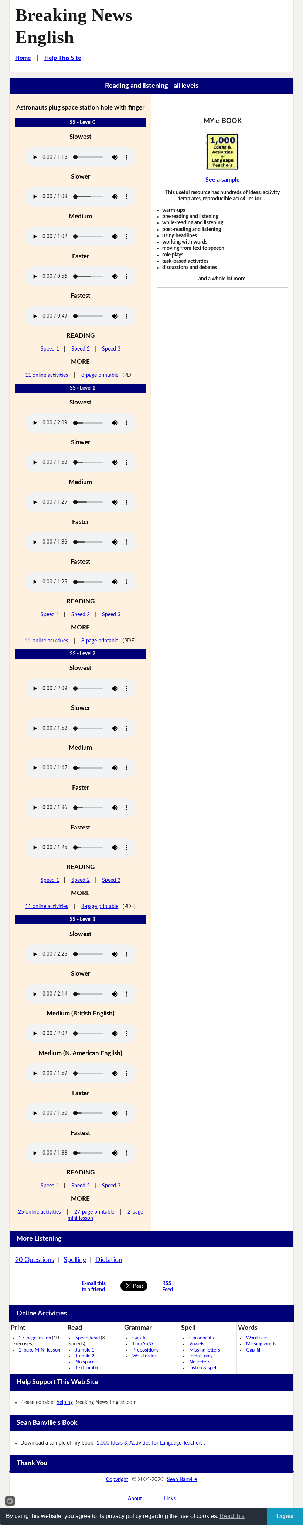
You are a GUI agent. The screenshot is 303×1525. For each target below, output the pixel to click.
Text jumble (87, 1368)
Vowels (196, 1344)
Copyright (117, 1479)
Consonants (201, 1338)
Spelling (75, 1260)
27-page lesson (35, 1338)
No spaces (86, 1362)
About (135, 1498)
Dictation (108, 1260)
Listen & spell (203, 1368)
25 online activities (39, 1212)
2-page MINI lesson (39, 1350)
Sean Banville (182, 1479)
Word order (144, 1356)
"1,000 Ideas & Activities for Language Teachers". (150, 1443)
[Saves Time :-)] (222, 151)
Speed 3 (111, 349)
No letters (199, 1362)
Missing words (261, 1344)
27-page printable (94, 1212)
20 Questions (34, 1260)
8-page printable (99, 375)
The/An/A (142, 1344)
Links (170, 1498)
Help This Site (62, 58)
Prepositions (145, 1350)
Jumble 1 (85, 1350)
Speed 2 (80, 349)
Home (23, 58)
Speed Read (87, 1338)
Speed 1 (50, 349)
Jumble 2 (85, 1356)
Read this (232, 1516)
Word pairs (257, 1338)
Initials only (201, 1356)
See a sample (222, 180)
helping (65, 1402)
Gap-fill (139, 1338)
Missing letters (204, 1350)
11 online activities (46, 375)
